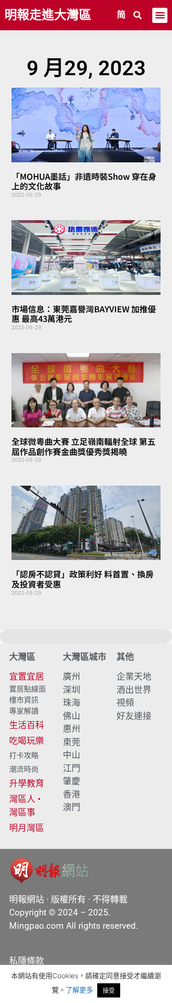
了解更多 (79, 990)
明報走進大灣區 (48, 15)
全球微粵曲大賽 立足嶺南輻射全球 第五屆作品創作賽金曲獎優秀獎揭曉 (83, 446)
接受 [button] (109, 990)
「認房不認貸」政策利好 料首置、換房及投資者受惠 (82, 579)
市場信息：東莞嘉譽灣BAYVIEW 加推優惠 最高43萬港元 (83, 314)
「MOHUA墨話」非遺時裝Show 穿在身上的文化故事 (83, 181)
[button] (137, 15)
